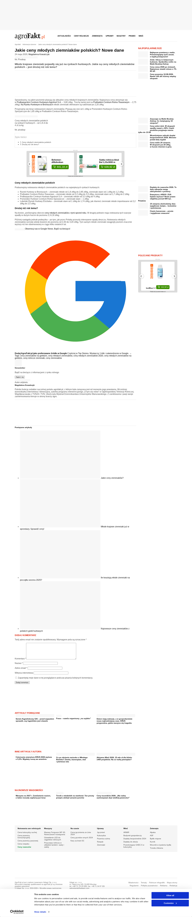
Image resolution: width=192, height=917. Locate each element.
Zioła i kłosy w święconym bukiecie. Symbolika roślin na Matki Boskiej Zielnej (163, 62)
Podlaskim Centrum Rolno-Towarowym (111, 102)
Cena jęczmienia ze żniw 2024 (81, 833)
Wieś (141, 36)
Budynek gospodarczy (132, 835)
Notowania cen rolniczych (29, 828)
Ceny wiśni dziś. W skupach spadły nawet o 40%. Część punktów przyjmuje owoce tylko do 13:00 (156, 129)
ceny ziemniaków (54, 358)
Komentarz (20, 659)
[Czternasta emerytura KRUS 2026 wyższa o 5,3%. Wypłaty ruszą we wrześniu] (27, 754)
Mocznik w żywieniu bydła (160, 845)
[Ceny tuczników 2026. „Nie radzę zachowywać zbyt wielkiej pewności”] (104, 792)
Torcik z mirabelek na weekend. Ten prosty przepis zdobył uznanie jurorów (75, 797)
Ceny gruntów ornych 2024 (82, 838)
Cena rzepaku (23, 844)
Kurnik (152, 842)
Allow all (170, 895)
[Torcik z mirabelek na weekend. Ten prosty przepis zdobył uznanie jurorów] (59, 792)
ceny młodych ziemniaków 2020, (88, 356)
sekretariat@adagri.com (79, 888)
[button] (174, 35)
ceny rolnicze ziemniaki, (34, 358)
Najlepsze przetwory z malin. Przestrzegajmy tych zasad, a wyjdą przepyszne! (162, 54)
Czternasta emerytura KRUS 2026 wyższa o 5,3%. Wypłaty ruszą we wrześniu (34, 758)
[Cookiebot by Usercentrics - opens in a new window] (16, 912)
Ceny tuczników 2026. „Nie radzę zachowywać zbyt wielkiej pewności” (113, 797)
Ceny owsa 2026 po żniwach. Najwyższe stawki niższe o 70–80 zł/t (163, 69)
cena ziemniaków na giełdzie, (34, 356)
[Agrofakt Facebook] (156, 35)
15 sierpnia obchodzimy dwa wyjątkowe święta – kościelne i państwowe (163, 206)
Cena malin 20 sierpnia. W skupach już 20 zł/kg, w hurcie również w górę (160, 145)
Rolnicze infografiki (157, 883)
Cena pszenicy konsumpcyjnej (24, 836)
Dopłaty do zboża (130, 842)
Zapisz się (20, 377)
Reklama (163, 886)
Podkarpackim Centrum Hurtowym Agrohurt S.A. (39, 102)
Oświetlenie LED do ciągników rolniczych (52, 839)
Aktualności (64, 36)
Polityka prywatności (149, 886)
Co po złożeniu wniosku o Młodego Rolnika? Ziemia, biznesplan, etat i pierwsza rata (72, 759)
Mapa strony (172, 883)
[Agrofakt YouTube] (169, 35)
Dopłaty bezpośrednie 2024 (134, 839)
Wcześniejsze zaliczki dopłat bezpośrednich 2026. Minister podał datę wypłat (163, 137)
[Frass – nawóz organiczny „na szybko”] (59, 715)
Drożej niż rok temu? (30, 144)
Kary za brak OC (77, 841)
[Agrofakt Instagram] (162, 35)
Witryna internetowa (24, 673)
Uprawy (110, 36)
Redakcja (173, 886)
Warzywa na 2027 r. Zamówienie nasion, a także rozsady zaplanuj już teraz (33, 797)
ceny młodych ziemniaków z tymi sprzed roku (65, 213)
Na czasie (75, 828)
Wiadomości (133, 883)
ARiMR (126, 832)
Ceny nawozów (24, 847)
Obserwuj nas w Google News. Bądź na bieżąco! (47, 229)
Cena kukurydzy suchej (27, 832)
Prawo (132, 36)
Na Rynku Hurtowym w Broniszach (37, 104)
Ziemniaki (101, 845)
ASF (151, 835)
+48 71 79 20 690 (79, 886)
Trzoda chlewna (156, 848)
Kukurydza (101, 835)
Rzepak (100, 842)
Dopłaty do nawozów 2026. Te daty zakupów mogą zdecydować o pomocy (163, 189)
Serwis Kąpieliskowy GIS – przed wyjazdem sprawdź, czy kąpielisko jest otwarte (35, 720)
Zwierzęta (97, 36)
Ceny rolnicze (81, 36)
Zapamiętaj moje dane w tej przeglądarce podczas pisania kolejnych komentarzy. (55, 678)
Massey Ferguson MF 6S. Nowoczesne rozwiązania (55, 833)
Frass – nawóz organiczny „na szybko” (73, 718)
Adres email (21, 668)
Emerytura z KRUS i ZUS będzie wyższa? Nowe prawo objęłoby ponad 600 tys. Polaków (156, 197)
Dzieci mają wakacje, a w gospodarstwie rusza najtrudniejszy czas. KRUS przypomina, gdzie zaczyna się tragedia (114, 721)
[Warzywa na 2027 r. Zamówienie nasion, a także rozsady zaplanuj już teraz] (23, 792)
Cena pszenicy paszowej (28, 841)
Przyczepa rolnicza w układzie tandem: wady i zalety (54, 845)
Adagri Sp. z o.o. (50, 882)
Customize (169, 903)
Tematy (144, 883)
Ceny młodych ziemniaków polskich (36, 142)
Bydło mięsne (155, 839)
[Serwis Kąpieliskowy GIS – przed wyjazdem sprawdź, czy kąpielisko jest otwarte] (35, 716)
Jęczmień (101, 832)
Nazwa (19, 663)
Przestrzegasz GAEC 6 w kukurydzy (133, 846)
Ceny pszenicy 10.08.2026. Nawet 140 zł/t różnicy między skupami (163, 76)
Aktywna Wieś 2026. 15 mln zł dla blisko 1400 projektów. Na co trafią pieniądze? (114, 758)
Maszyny (121, 36)
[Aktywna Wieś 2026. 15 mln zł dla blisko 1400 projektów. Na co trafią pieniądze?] (116, 755)
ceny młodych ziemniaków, (60, 356)
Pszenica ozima (103, 839)
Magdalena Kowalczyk (39, 54)
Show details (40, 912)
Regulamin (134, 886)
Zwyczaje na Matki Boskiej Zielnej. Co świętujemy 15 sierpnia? (161, 121)
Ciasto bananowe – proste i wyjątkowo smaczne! (161, 212)
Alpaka (153, 832)
